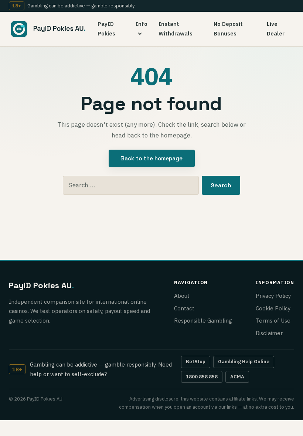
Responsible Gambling (203, 320)
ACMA (237, 377)
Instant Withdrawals (176, 28)
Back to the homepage (152, 158)
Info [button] (141, 23)
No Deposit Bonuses (228, 28)
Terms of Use (273, 320)
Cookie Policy (273, 308)
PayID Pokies (106, 28)
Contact (184, 308)
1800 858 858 (202, 377)
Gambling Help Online (243, 361)
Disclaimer (269, 333)
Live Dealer (276, 28)
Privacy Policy (273, 295)
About (182, 295)
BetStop (195, 361)
